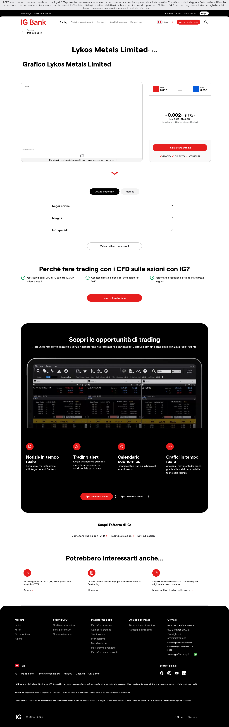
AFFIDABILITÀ (194, 156)
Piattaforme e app (101, 619)
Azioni (18, 638)
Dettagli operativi (104, 191)
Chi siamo (101, 22)
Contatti (172, 619)
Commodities (22, 634)
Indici (18, 625)
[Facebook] (162, 673)
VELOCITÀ (166, 156)
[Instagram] (169, 673)
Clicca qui (183, 654)
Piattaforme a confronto (104, 652)
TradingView (98, 634)
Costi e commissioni (64, 625)
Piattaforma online (101, 625)
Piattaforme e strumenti (82, 22)
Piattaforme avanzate (103, 647)
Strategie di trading (140, 629)
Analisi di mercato (118, 22)
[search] (206, 22)
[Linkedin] (184, 673)
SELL (162, 88)
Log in (204, 13)
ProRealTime (98, 638)
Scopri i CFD (60, 619)
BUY (202, 88)
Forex (18, 629)
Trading (63, 22)
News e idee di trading (142, 625)
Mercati (130, 191)
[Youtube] (177, 673)
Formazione (136, 22)
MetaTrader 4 (99, 643)
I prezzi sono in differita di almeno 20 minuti (180, 122)
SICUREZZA (179, 156)
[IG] (33, 22)
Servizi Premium (62, 629)
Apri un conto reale (188, 22)
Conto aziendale (62, 634)
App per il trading (101, 629)
